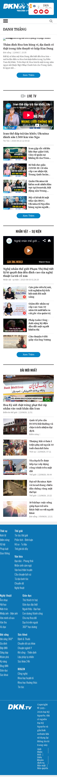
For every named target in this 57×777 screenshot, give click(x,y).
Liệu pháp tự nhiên (26, 657)
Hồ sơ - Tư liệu (21, 544)
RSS (39, 754)
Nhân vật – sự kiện (28, 231)
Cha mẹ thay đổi (29, 618)
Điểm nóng (34, 434)
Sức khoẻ (4, 675)
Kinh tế (3, 535)
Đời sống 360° (6, 639)
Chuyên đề (19, 583)
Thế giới (32, 475)
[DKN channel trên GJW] (45, 6)
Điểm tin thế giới (10, 412)
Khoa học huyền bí (26, 678)
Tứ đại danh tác (21, 579)
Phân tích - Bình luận (24, 540)
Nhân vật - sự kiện (11, 280)
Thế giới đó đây (21, 549)
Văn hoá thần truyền (23, 570)
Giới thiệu (39, 750)
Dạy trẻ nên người (30, 622)
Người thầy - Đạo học (31, 609)
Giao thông (5, 553)
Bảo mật (41, 765)
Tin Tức (6, 141)
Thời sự (32, 452)
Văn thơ (3, 622)
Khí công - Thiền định (27, 652)
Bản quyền (42, 768)
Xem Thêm (28, 75)
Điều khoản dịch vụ (40, 760)
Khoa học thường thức (27, 682)
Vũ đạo (3, 627)
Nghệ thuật (19, 588)
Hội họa (3, 604)
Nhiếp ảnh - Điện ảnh (9, 613)
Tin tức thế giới (21, 535)
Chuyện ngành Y (25, 648)
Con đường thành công (32, 613)
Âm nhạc (4, 600)
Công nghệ (22, 673)
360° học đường (29, 627)
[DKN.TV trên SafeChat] (31, 6)
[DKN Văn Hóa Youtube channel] (46, 11)
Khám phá (4, 657)
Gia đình (3, 643)
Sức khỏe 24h (24, 661)
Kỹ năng (3, 661)
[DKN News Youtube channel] (36, 11)
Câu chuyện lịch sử (23, 574)
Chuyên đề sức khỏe (26, 643)
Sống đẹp (4, 652)
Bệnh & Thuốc (24, 639)
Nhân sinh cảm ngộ (23, 565)
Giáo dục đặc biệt (30, 604)
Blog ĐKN (4, 666)
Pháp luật (4, 549)
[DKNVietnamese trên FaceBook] (34, 6)
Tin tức (21, 687)
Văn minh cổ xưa (7, 618)
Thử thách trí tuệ (30, 600)
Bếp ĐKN (3, 648)
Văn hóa (19, 556)
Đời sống (7, 53)
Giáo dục (27, 595)
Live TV (31, 96)
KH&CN (21, 669)
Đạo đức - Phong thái (24, 561)
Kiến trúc (4, 609)
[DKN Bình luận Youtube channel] (41, 11)
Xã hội (2, 544)
